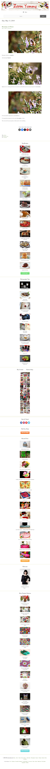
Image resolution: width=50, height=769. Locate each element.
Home (33, 761)
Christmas (13, 761)
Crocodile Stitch (25, 761)
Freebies (27, 762)
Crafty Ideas (28, 757)
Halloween (39, 761)
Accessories (30, 761)
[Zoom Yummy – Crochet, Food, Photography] (25, 5)
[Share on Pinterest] (27, 130)
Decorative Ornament (18, 761)
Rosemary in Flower (8, 27)
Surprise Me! (25, 560)
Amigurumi (23, 762)
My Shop (25, 759)
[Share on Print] (19, 130)
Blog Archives (23, 757)
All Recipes (25, 273)
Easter (36, 761)
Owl (10, 761)
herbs (7, 136)
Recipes (37, 757)
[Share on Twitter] (25, 130)
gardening (4, 135)
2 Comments (5, 137)
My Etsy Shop (25, 432)
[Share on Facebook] (22, 130)
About (17, 757)
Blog (14, 757)
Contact (19, 757)
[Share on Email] (30, 130)
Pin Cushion (43, 761)
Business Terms (44, 757)
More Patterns (25, 750)
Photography (33, 757)
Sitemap (40, 757)
